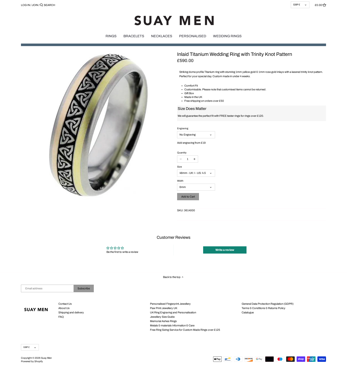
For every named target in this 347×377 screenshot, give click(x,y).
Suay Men (46, 358)
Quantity (182, 152)
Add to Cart (188, 196)
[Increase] (194, 159)
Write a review (224, 249)
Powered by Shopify (32, 361)
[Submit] (41, 5)
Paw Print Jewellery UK (163, 308)
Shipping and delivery (71, 312)
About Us (64, 308)
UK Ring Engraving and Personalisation (173, 312)
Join (35, 5)
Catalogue (248, 312)
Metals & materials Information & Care (172, 325)
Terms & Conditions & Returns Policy (263, 308)
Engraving (182, 128)
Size (179, 166)
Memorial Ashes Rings (163, 321)
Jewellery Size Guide (162, 316)
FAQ (61, 316)
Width (180, 180)
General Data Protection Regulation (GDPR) (268, 303)
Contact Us (65, 303)
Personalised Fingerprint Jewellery (170, 303)
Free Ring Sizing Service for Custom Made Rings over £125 (185, 329)
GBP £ (296, 4)
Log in (25, 5)
